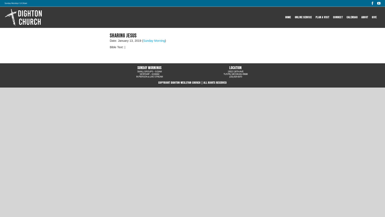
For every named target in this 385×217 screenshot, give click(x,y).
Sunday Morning (154, 40)
